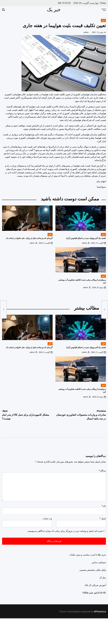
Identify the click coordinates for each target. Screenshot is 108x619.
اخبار (103, 20)
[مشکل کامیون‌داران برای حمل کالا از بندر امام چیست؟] (3, 309)
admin (86, 32)
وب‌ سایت (47, 518)
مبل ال (102, 577)
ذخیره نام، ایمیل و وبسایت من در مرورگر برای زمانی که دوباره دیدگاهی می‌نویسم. (65, 531)
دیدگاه (102, 470)
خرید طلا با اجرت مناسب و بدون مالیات (87, 554)
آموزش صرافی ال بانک (95, 585)
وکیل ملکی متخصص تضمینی (92, 570)
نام (104, 506)
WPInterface (100, 611)
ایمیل (103, 518)
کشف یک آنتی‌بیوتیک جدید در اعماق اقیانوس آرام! (86, 238)
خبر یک (54, 9)
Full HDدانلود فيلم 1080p (94, 592)
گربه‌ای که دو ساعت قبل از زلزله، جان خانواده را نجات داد (29, 238)
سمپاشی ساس (99, 562)
